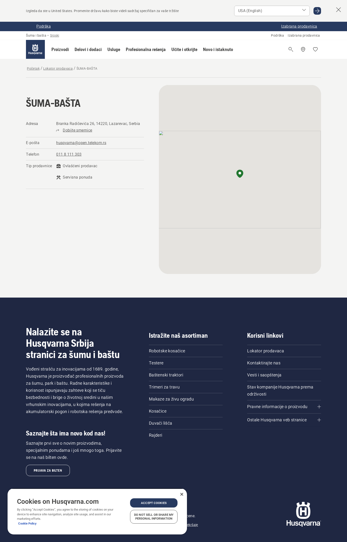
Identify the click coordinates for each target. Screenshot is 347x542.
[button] (60, 49)
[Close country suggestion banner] (338, 9)
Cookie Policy (27, 523)
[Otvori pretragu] (290, 49)
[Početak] (35, 49)
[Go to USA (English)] (317, 11)
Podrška (277, 35)
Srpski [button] (54, 35)
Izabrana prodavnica (304, 35)
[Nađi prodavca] (303, 49)
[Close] (182, 494)
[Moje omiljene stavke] (315, 49)
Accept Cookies (154, 503)
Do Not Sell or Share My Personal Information (154, 516)
